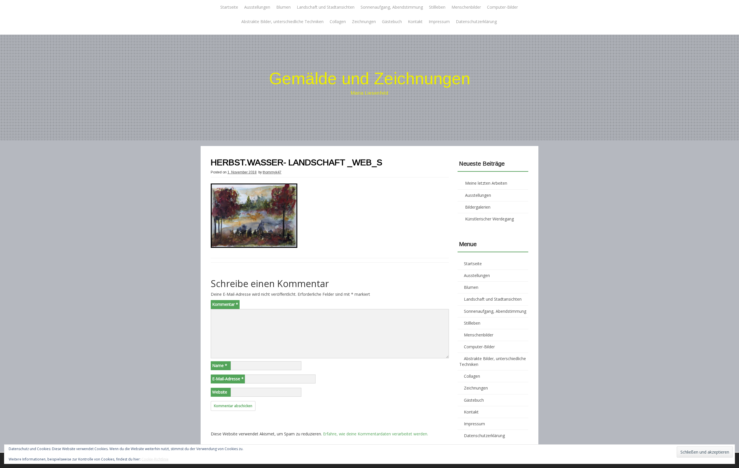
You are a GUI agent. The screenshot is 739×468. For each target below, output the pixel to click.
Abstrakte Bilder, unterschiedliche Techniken (282, 21)
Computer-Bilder (502, 7)
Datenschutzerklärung (476, 21)
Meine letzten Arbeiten (486, 183)
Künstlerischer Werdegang (489, 219)
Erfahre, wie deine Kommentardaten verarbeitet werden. (375, 434)
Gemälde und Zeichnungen (369, 78)
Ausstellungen (257, 7)
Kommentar (225, 304)
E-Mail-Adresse (228, 378)
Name (219, 365)
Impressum (439, 21)
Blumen (283, 7)
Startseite (229, 7)
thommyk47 (272, 172)
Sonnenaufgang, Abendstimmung (392, 7)
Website (219, 392)
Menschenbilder (466, 7)
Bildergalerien (477, 207)
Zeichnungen (364, 21)
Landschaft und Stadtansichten (325, 7)
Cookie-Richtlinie (155, 459)
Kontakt (415, 21)
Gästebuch (392, 21)
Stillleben (437, 7)
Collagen (338, 21)
